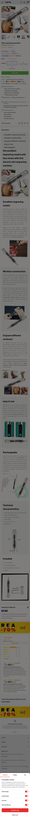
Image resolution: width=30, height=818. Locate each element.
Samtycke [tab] (5, 775)
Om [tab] (25, 775)
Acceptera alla (15, 810)
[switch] (26, 791)
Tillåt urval (15, 815)
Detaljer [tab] (15, 775)
